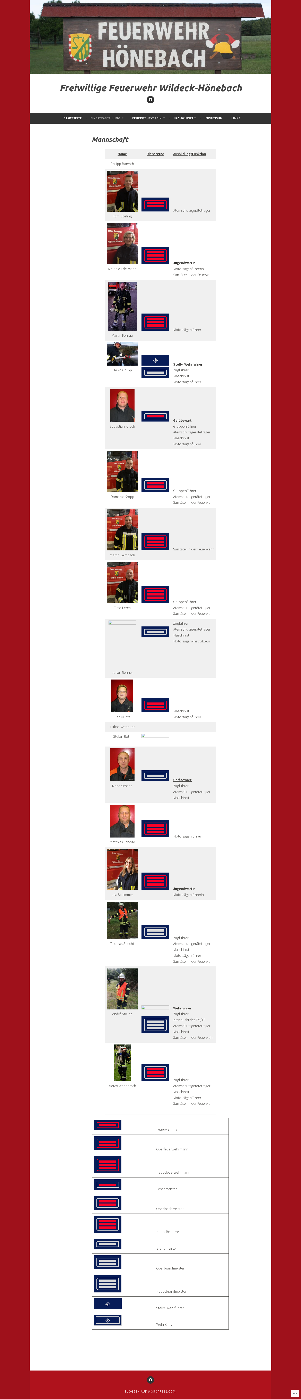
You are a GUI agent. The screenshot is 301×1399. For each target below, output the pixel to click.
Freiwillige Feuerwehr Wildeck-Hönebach (150, 87)
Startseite (73, 118)
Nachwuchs (183, 118)
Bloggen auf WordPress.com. (151, 1391)
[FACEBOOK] (150, 1380)
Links (235, 118)
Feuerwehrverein (147, 118)
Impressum (214, 118)
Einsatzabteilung (105, 118)
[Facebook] (150, 100)
